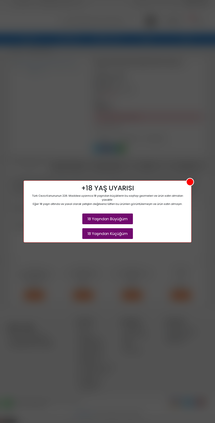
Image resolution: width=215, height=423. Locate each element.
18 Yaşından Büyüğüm (108, 218)
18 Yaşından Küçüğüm (108, 233)
